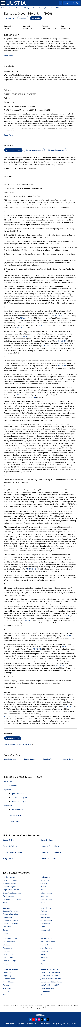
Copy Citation (15, 822)
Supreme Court (8, 951)
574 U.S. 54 (32, 397)
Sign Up (75, 3)
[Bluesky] (45, 1019)
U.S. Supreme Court (30, 8)
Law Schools (45, 908)
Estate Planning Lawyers (12, 893)
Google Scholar (10, 759)
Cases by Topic (47, 840)
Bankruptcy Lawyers (10, 880)
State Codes (44, 945)
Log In (67, 3)
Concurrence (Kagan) (34, 150)
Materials (36, 18)
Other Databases (10, 969)
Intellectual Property (10, 920)
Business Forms (9, 979)
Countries (6, 991)
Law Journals (45, 923)
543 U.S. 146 (31, 569)
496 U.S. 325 (27, 336)
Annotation (15, 786)
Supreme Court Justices (13, 852)
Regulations (7, 948)
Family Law (44, 896)
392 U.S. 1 (23, 318)
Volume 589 (55, 8)
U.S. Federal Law (10, 938)
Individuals (45, 877)
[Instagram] (39, 1019)
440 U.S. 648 (62, 365)
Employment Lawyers (11, 890)
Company (29, 1024)
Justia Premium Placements (50, 979)
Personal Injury (46, 899)
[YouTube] (33, 1019)
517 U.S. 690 (62, 341)
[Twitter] (48, 1019)
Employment (7, 917)
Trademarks (7, 988)
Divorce (43, 886)
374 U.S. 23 (60, 666)
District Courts (8, 957)
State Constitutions (47, 942)
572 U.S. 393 (42, 325)
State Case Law (46, 948)
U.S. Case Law (17, 8)
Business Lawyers (9, 883)
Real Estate (7, 927)
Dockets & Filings (9, 961)
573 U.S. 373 (69, 635)
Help (35, 1024)
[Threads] (42, 1019)
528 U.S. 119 (45, 346)
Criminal (43, 883)
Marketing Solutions (49, 969)
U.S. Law (9, 8)
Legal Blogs (7, 975)
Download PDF (15, 815)
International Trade (10, 923)
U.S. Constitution (9, 942)
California (44, 951)
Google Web (48, 759)
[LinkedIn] (30, 1019)
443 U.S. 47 (28, 620)
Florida (43, 954)
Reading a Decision (48, 858)
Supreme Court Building (50, 852)
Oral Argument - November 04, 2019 (17, 744)
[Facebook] (36, 1019)
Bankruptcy (44, 880)
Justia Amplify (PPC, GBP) (49, 985)
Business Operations (10, 914)
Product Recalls (8, 982)
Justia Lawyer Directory (49, 975)
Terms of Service (44, 1024)
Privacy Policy (57, 1024)
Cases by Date (9, 840)
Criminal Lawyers (9, 886)
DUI (41, 890)
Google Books (29, 759)
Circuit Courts (8, 954)
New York (44, 957)
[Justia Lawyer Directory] (50, 1019)
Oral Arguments (12, 738)
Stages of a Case (10, 858)
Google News (67, 759)
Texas (42, 961)
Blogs (42, 927)
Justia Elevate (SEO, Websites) (51, 982)
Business (7, 908)
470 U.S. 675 (36, 649)
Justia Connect (9, 1024)
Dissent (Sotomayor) (56, 150)
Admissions (44, 914)
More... (5, 902)
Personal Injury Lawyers (12, 899)
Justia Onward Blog (47, 988)
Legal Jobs (7, 972)
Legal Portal (20, 1024)
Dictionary (44, 911)
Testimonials (45, 991)
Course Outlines (46, 920)
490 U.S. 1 (20, 327)
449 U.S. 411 (59, 316)
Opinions (22, 18)
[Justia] (16, 3)
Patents (6, 985)
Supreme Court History (50, 846)
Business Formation (10, 911)
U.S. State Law (46, 938)
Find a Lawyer (9, 877)
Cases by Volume (10, 846)
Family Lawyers (8, 896)
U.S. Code (6, 945)
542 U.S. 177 (66, 647)
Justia (3, 8)
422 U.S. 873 (66, 616)
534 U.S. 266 (19, 395)
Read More (8, 56)
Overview (10, 18)
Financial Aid (45, 917)
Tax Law (6, 930)
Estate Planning (46, 893)
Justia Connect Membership (50, 972)
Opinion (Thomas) (13, 150)
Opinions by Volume (44, 8)
